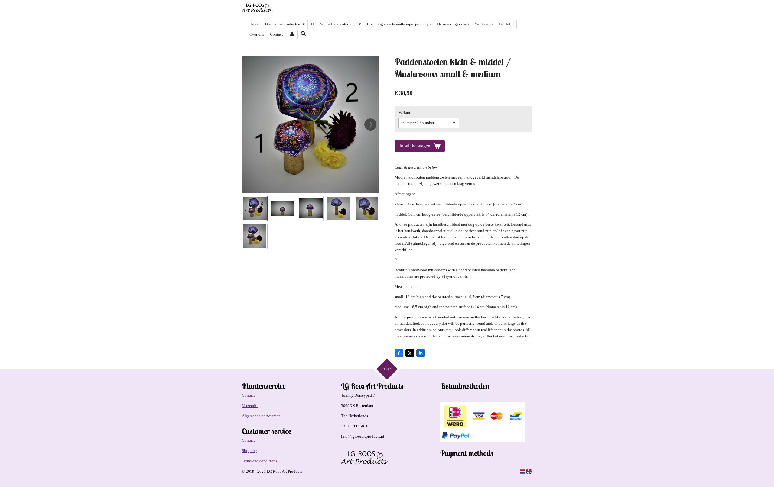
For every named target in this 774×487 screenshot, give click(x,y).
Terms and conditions (259, 461)
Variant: (404, 112)
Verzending (251, 405)
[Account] (292, 34)
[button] (255, 208)
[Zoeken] (303, 33)
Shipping (249, 450)
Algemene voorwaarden (261, 416)
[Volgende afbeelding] (370, 124)
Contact (248, 395)
